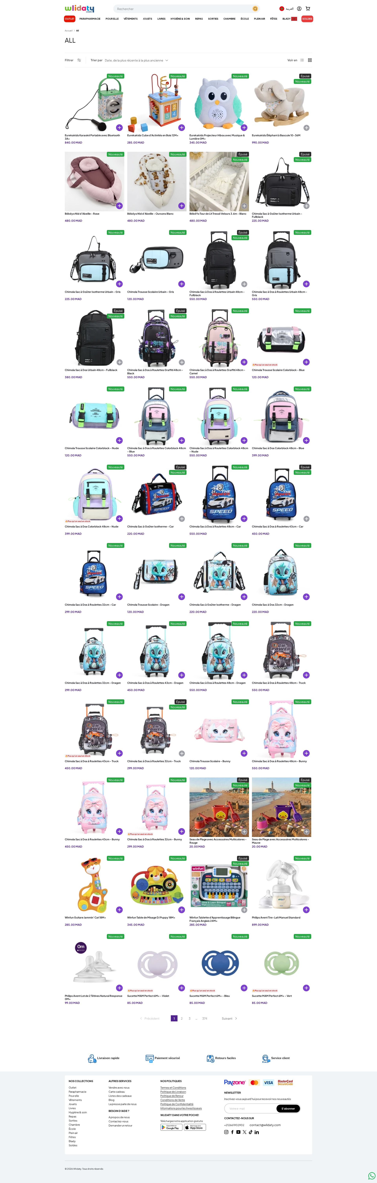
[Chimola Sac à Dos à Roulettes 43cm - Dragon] (157, 651)
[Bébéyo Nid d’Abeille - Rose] (94, 181)
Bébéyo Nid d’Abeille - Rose (82, 213)
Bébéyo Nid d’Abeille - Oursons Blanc (150, 213)
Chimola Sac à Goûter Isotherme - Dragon (215, 604)
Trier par (96, 60)
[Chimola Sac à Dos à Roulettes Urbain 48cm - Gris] (281, 259)
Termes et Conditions (173, 1087)
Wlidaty (77, 1168)
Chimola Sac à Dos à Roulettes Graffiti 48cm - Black (155, 371)
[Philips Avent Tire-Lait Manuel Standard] (281, 885)
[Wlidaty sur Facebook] (232, 1132)
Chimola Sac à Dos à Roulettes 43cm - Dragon (155, 682)
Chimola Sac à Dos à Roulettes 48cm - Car (215, 526)
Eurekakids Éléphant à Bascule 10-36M (276, 135)
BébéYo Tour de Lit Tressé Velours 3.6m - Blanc (217, 213)
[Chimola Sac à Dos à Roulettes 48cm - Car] (219, 494)
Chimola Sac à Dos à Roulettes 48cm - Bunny (279, 761)
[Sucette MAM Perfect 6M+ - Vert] (281, 963)
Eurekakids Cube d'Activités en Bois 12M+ (152, 135)
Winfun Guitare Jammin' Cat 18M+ (85, 917)
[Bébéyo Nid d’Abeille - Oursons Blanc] (157, 181)
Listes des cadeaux (120, 1095)
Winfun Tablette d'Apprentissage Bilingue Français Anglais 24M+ (214, 919)
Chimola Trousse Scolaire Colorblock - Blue (278, 370)
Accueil (69, 30)
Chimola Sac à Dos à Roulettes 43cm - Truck (92, 761)
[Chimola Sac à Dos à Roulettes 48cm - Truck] (281, 651)
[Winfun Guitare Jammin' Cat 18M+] (94, 885)
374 (204, 1018)
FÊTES (273, 18)
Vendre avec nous (119, 1087)
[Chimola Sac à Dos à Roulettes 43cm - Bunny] (94, 807)
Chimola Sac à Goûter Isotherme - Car (150, 526)
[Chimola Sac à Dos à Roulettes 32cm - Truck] (157, 729)
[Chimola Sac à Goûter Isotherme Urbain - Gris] (94, 259)
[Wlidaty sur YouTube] (238, 1132)
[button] (308, 8)
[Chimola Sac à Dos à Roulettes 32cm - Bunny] (157, 807)
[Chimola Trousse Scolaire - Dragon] (157, 572)
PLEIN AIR (259, 18)
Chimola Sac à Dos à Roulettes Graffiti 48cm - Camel (217, 371)
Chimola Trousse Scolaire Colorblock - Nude (92, 448)
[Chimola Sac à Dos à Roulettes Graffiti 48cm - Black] (157, 338)
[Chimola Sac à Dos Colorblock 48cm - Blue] (281, 416)
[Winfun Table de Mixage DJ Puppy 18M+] (157, 885)
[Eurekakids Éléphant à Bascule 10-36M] (281, 103)
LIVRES (161, 18)
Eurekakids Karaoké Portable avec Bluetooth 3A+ (92, 137)
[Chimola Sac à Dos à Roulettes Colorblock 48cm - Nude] (219, 416)
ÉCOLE (245, 18)
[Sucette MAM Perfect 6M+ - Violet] (157, 963)
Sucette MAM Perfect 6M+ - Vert (272, 995)
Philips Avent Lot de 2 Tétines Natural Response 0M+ (93, 997)
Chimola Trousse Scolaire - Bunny (210, 761)
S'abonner (288, 1108)
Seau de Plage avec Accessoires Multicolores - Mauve (280, 841)
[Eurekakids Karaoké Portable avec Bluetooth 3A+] (94, 103)
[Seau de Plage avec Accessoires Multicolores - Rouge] (219, 807)
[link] (149, 1018)
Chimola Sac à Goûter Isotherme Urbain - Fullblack (277, 215)
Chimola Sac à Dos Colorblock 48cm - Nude (91, 526)
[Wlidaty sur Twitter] (244, 1132)
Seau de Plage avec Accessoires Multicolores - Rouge (218, 841)
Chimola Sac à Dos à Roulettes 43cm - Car (277, 526)
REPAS (199, 18)
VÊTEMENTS (131, 18)
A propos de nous (119, 1117)
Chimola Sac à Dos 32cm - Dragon (273, 604)
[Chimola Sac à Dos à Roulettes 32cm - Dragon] (94, 651)
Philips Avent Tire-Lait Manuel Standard (276, 917)
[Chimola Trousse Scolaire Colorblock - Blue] (281, 338)
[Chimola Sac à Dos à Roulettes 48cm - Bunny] (281, 729)
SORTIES (213, 18)
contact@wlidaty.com (265, 1125)
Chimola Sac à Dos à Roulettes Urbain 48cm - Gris (279, 293)
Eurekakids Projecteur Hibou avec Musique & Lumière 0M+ (217, 137)
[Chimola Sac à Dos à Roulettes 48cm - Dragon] (219, 651)
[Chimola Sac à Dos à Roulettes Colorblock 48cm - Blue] (157, 416)
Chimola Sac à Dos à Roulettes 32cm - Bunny (154, 839)
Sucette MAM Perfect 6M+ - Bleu (209, 995)
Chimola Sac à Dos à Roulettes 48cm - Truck (279, 682)
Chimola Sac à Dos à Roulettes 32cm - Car (90, 604)
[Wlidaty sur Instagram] (226, 1132)
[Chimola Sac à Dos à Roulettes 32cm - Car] (94, 572)
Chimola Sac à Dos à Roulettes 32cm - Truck (154, 761)
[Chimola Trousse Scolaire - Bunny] (219, 729)
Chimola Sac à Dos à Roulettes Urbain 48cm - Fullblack (217, 293)
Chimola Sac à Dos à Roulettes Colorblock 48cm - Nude (218, 450)
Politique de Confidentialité (176, 1104)
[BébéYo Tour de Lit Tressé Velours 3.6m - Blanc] (219, 181)
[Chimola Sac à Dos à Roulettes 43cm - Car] (281, 494)
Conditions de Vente (172, 1100)
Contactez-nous (118, 1121)
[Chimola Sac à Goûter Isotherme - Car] (157, 494)
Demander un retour (120, 1125)
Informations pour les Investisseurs (181, 1108)
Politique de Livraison (173, 1091)
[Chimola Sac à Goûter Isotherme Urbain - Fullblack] (281, 181)
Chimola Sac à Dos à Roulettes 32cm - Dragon (93, 682)
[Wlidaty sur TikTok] (251, 1132)
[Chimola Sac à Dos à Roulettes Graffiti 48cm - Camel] (219, 338)
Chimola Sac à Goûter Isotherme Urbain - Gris (93, 291)
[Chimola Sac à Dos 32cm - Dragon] (281, 572)
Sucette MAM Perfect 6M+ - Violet (148, 995)
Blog (111, 1100)
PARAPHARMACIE (90, 18)
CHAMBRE (229, 18)
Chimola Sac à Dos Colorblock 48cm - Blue (278, 448)
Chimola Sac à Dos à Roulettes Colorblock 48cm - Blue (156, 450)
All (77, 30)
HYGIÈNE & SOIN (180, 18)
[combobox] (186, 9)
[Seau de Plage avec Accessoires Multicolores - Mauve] (281, 807)
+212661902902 (234, 1125)
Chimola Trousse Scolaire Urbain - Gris (150, 291)
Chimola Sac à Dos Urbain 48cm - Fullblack (91, 370)
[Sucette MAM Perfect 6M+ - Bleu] (219, 963)
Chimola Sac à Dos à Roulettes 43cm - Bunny (92, 839)
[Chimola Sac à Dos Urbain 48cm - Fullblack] (94, 338)
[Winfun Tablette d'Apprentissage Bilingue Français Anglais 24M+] (219, 885)
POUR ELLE (112, 18)
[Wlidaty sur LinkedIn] (257, 1132)
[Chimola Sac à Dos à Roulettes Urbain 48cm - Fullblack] (219, 259)
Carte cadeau (117, 1091)
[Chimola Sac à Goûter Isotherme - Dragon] (219, 572)
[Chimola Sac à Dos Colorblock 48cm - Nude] (94, 494)
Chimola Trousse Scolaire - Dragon (148, 604)
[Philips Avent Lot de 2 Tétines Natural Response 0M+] (94, 963)
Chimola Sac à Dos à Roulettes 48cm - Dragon (217, 682)
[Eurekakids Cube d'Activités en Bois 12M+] (157, 103)
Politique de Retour (171, 1095)
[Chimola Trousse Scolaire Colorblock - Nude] (94, 416)
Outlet (69, 18)
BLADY (287, 18)
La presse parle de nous (123, 1104)
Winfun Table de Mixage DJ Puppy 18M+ (151, 917)
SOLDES (307, 18)
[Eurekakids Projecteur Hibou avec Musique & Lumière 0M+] (219, 103)
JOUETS (147, 18)
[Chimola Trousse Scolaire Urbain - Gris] (157, 259)
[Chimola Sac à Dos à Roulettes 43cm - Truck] (94, 729)
